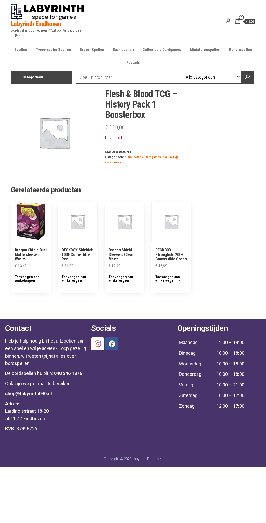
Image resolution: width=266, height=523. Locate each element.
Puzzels (133, 62)
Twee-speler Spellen (53, 49)
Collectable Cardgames (162, 49)
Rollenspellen (240, 49)
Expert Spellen (92, 49)
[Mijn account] (228, 21)
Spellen (20, 49)
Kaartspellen (123, 49)
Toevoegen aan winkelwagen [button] (27, 279)
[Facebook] (111, 343)
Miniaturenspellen (205, 49)
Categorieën (33, 77)
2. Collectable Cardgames (142, 157)
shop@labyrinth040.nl (28, 393)
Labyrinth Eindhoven (36, 24)
